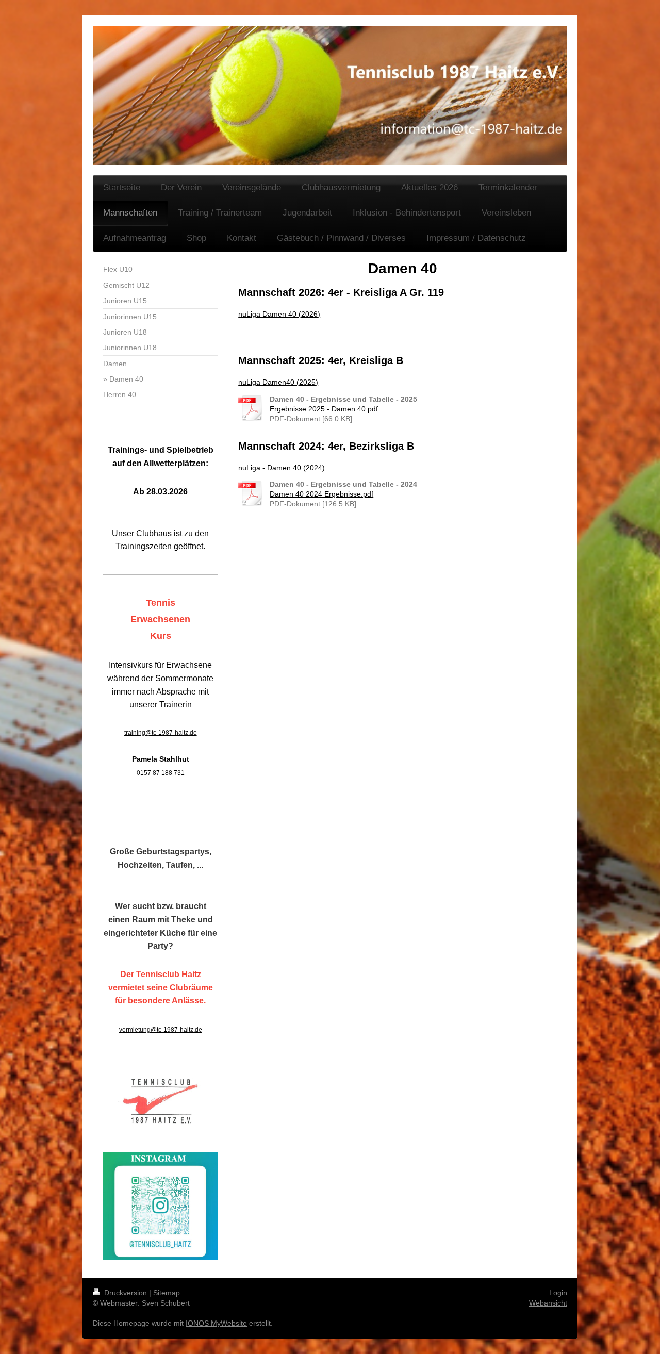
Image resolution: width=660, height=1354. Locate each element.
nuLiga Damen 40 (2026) (279, 314)
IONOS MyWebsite (216, 1323)
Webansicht (548, 1303)
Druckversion (125, 1293)
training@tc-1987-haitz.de (160, 732)
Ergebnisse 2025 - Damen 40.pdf (324, 409)
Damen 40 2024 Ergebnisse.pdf (321, 494)
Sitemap (166, 1293)
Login (558, 1293)
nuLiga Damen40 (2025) (278, 382)
